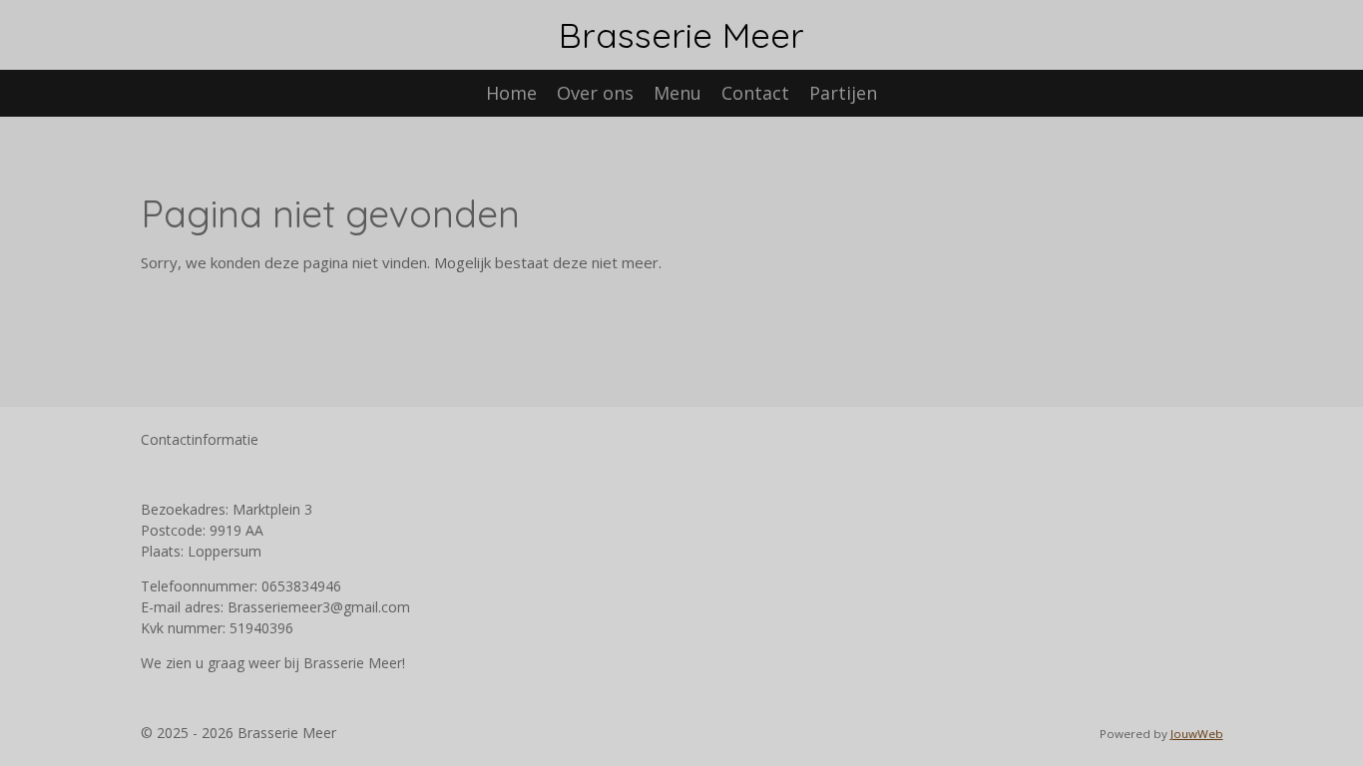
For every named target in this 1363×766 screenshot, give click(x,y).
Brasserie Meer (681, 35)
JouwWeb (1196, 733)
